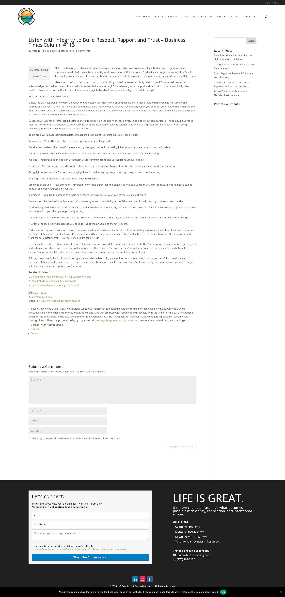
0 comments (83, 51)
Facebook (36, 333)
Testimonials (196, 17)
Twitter (35, 329)
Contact (252, 17)
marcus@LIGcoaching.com (193, 555)
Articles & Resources (207, 541)
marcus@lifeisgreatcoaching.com (113, 320)
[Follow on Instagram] (142, 579)
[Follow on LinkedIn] (135, 579)
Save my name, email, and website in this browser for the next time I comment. (76, 438)
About (142, 17)
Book (222, 17)
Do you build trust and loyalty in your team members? (61, 276)
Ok (223, 592)
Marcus (36, 51)
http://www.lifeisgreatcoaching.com (59, 300)
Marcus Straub (44, 297)
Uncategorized (66, 51)
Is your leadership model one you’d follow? (55, 285)
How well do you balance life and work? (53, 281)
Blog (235, 17)
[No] (281, 592)
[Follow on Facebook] (150, 579)
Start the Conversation (90, 557)
